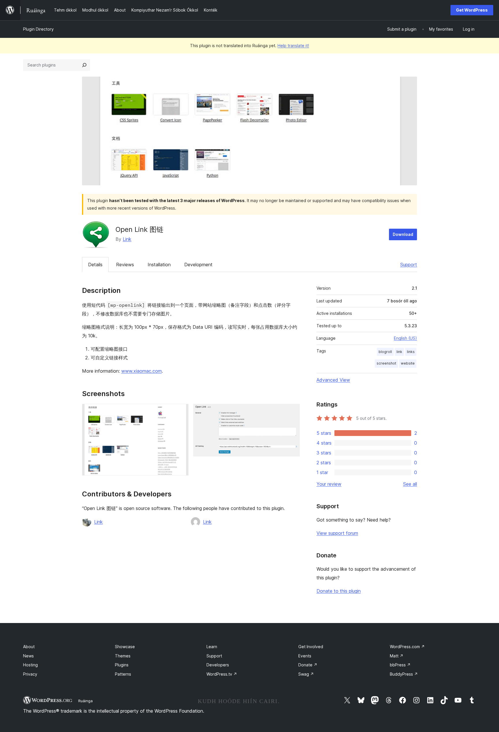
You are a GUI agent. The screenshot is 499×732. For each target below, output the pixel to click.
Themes (123, 655)
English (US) (405, 338)
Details (95, 264)
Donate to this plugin (338, 591)
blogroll (385, 352)
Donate (307, 664)
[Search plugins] (84, 65)
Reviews (125, 264)
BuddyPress (404, 674)
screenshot (386, 363)
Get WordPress (472, 10)
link (399, 352)
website (408, 363)
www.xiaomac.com (141, 371)
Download (403, 234)
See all (410, 484)
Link (127, 239)
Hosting (30, 664)
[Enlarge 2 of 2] (292, 412)
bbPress (400, 664)
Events (304, 655)
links (411, 352)
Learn (211, 646)
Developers (217, 664)
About (29, 646)
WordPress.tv (221, 674)
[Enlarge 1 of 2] (181, 412)
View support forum (337, 533)
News (28, 655)
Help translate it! (293, 45)
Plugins (122, 664)
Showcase (125, 646)
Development (198, 264)
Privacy (30, 674)
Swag (306, 674)
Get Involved (310, 646)
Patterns (123, 674)
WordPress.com (407, 646)
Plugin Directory (38, 29)
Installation (159, 264)
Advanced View (333, 380)
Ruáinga (85, 700)
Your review (328, 484)
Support (408, 264)
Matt (396, 655)
